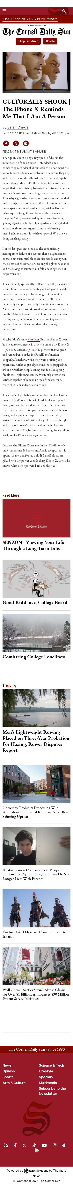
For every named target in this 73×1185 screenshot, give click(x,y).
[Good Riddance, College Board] (37, 579)
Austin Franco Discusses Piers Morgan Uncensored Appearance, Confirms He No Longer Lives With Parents (36, 874)
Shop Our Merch (28, 41)
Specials (46, 1077)
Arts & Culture (14, 1083)
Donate (50, 41)
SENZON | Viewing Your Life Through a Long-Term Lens (33, 545)
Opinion (9, 1071)
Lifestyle (46, 1071)
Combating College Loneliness (34, 657)
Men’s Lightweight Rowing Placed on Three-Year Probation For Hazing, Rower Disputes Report (36, 741)
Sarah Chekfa (18, 127)
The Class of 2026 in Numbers (30, 19)
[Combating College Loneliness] (37, 633)
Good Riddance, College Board (35, 602)
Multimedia (48, 1083)
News (7, 1065)
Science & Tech (51, 1065)
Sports (8, 1077)
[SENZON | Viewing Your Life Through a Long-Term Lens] (37, 518)
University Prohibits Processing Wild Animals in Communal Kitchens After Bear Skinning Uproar (36, 812)
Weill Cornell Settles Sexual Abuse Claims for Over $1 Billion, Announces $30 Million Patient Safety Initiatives (36, 994)
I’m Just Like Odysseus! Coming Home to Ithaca (34, 934)
